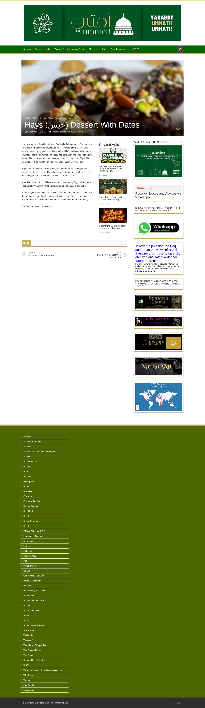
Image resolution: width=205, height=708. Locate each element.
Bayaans (27, 476)
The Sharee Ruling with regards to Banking (111, 198)
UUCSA (27, 665)
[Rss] (175, 703)
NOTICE (135, 49)
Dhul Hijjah (28, 511)
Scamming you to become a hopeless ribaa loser (113, 227)
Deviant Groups (30, 506)
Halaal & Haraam (31, 521)
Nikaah (26, 571)
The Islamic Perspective (34, 645)
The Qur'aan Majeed (32, 650)
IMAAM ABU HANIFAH (34, 531)
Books (26, 486)
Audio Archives (30, 461)
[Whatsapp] (179, 703)
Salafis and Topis (31, 610)
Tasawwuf (59, 49)
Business (27, 491)
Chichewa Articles (31, 501)
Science (27, 615)
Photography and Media (34, 590)
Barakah (27, 471)
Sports (26, 620)
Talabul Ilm (28, 635)
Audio (104, 49)
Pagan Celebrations (32, 581)
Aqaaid (26, 446)
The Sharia (28, 655)
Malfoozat (93, 49)
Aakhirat (27, 437)
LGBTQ (26, 546)
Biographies (28, 481)
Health (26, 526)
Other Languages (118, 49)
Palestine (27, 586)
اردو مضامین (28, 690)
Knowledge (28, 541)
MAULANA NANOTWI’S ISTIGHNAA (109, 255)
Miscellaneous (41, 118)
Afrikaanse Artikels (32, 441)
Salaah (26, 605)
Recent (38, 49)
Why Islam (28, 675)
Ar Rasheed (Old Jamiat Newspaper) (40, 451)
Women (26, 680)
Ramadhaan (28, 595)
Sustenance (28, 630)
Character (27, 496)
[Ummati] (102, 22)
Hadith (48, 49)
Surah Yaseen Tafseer (33, 625)
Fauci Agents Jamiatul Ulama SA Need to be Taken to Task (110, 168)
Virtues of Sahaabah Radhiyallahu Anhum (42, 670)
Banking (27, 466)
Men (25, 561)
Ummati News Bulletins (34, 660)
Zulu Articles (29, 685)
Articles (26, 456)
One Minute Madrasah (33, 576)
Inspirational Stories (76, 49)
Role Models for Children (34, 600)
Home (28, 49)
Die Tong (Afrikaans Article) (41, 254)
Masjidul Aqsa (29, 556)
